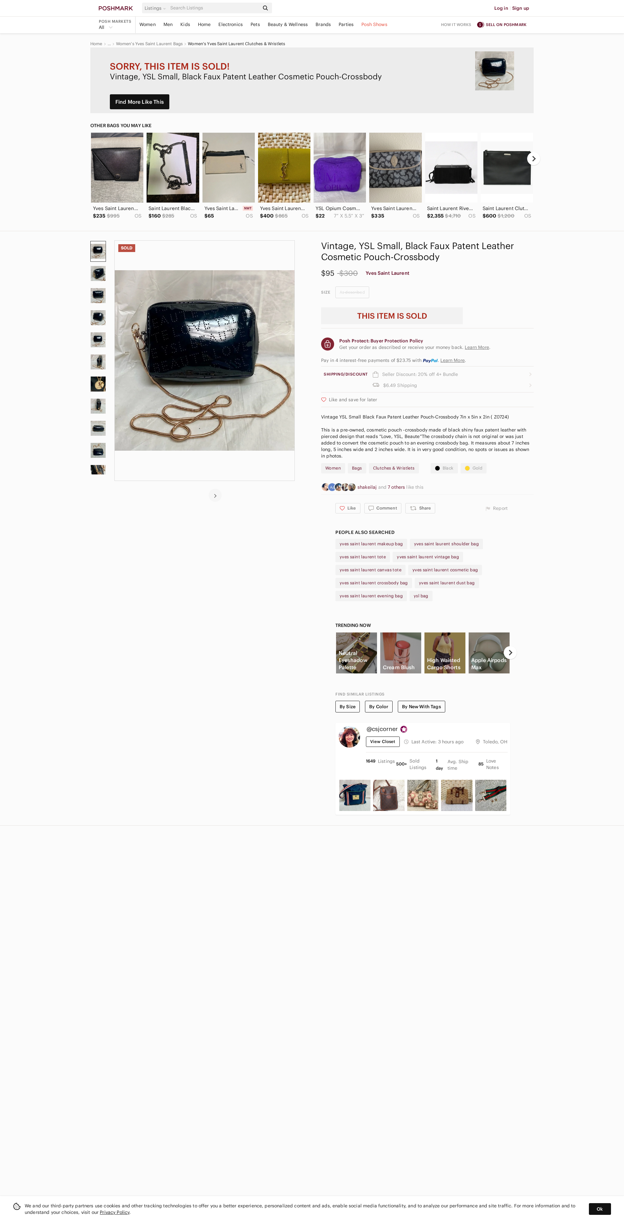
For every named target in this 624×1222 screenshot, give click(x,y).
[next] (533, 158)
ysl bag (421, 596)
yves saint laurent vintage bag (428, 557)
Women (147, 24)
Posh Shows (374, 24)
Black (448, 468)
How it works (456, 24)
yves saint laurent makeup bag (371, 544)
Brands (323, 24)
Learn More (452, 360)
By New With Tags (421, 707)
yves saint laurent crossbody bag (374, 583)
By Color (378, 707)
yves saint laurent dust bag (447, 583)
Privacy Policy (114, 1212)
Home (204, 24)
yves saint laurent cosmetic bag (445, 570)
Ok (600, 1209)
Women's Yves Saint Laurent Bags (149, 43)
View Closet (383, 741)
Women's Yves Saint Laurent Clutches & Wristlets (236, 43)
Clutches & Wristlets (394, 468)
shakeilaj (368, 487)
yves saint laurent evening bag (371, 596)
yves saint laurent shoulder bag (446, 544)
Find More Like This (139, 102)
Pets (255, 24)
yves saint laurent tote (363, 557)
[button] (156, 8)
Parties (346, 24)
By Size (348, 707)
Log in (501, 8)
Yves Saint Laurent (388, 273)
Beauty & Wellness (288, 24)
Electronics (230, 24)
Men (168, 24)
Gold (478, 468)
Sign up (520, 8)
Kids (185, 24)
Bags (357, 468)
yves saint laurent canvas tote (370, 570)
